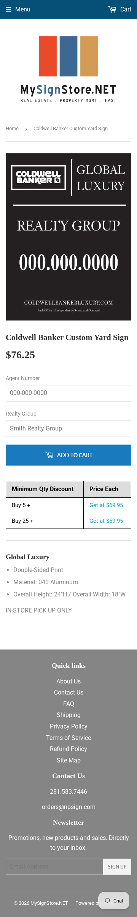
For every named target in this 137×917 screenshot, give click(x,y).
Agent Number (23, 378)
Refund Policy (68, 749)
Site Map (69, 760)
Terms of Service (68, 737)
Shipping (69, 715)
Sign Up (117, 867)
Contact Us (68, 692)
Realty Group (21, 414)
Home (12, 128)
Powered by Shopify (96, 903)
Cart (125, 9)
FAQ (68, 703)
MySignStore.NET (49, 903)
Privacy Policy (69, 726)
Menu (22, 9)
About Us (68, 681)
